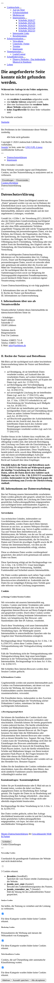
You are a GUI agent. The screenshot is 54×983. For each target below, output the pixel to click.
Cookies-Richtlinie (9, 183)
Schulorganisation (15, 38)
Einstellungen (8, 180)
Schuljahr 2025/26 (26, 23)
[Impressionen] (26, 18)
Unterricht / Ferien (21, 44)
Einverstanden (22, 180)
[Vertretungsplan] (22, 52)
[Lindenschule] (20, 8)
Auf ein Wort (19, 10)
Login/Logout (19, 54)
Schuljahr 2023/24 (26, 28)
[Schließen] (2, 847)
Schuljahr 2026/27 (26, 20)
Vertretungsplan (14, 51)
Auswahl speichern (21, 980)
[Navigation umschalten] (2, 3)
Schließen (6, 842)
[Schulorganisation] (24, 39)
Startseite (5, 122)
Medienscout (18, 15)
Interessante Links (21, 33)
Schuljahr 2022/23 (26, 30)
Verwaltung (18, 41)
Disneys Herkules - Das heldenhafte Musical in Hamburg (29, 60)
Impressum (18, 49)
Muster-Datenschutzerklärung (14, 834)
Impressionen (19, 17)
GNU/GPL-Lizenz (33, 147)
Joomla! (4, 147)
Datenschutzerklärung (17, 157)
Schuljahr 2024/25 (26, 25)
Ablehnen (6, 980)
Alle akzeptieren (38, 980)
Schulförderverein (15, 57)
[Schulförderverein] (24, 57)
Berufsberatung (20, 36)
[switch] (3, 866)
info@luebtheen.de (17, 345)
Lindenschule (13, 7)
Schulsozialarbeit (20, 12)
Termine (16, 46)
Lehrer (10, 64)
